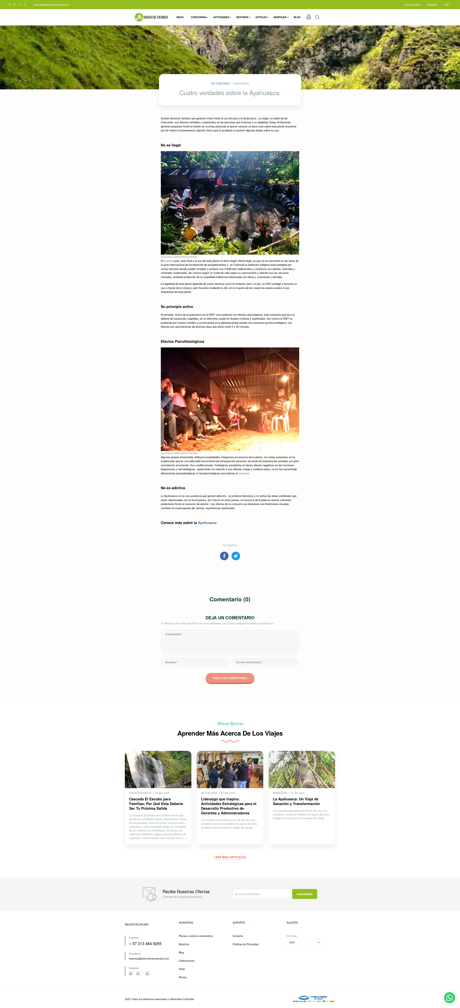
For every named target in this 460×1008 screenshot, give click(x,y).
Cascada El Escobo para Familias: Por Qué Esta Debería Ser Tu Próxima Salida (156, 803)
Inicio (180, 17)
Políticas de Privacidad (245, 944)
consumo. (244, 473)
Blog (297, 17)
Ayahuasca (207, 522)
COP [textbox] (292, 942)
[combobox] (305, 942)
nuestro (169, 261)
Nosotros (184, 944)
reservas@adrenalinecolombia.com (51, 4)
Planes (183, 977)
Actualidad (220, 83)
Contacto (238, 936)
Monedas (292, 936)
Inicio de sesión (412, 4)
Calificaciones (186, 960)
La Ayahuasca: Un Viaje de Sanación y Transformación (296, 801)
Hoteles (261, 17)
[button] (449, 997)
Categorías (198, 17)
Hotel (182, 969)
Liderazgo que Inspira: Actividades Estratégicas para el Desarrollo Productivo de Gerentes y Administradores (228, 805)
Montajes (280, 17)
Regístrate (432, 4)
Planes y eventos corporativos (196, 936)
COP (447, 4)
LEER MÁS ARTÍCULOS (230, 857)
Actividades (221, 17)
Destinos (242, 17)
